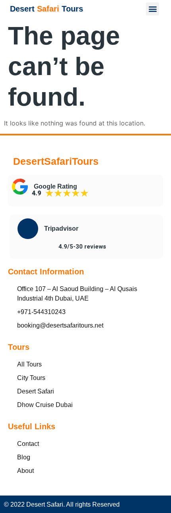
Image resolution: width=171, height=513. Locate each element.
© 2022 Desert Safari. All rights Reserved (62, 504)
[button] (152, 8)
